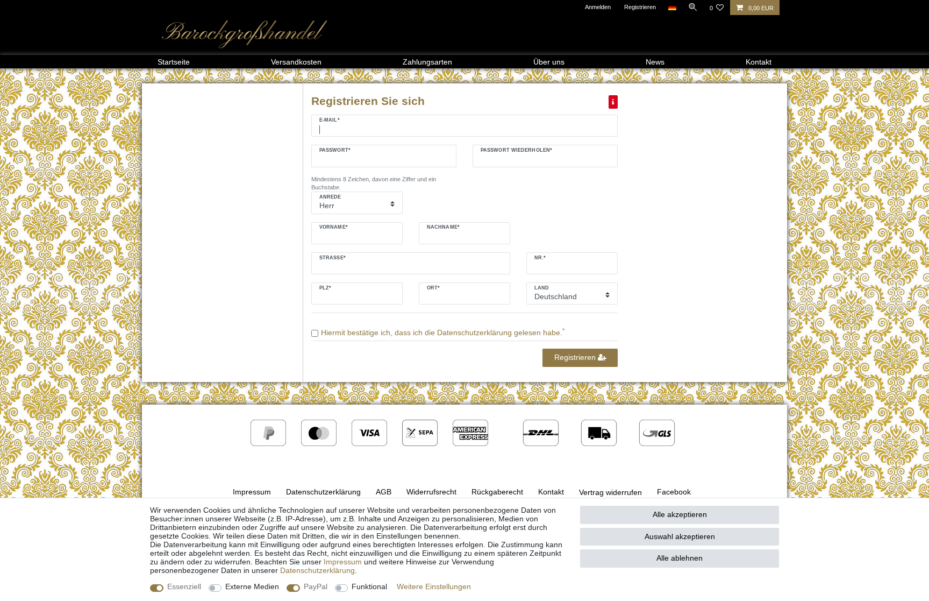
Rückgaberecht (497, 491)
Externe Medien (252, 586)
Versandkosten (296, 62)
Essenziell (184, 586)
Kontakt (758, 62)
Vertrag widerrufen (610, 492)
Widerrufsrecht (431, 491)
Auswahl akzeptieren (680, 536)
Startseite (174, 62)
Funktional (369, 586)
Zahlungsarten (427, 62)
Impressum (252, 491)
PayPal (315, 586)
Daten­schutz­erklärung (317, 570)
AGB (383, 491)
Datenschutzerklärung (323, 491)
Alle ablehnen (679, 558)
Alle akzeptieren (680, 514)
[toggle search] (693, 7)
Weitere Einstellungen (434, 586)
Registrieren (576, 357)
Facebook (674, 491)
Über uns (548, 62)
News (655, 62)
